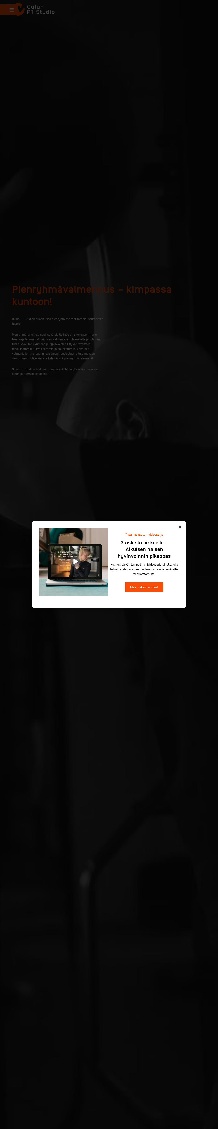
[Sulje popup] (179, 527)
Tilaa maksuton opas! (144, 587)
